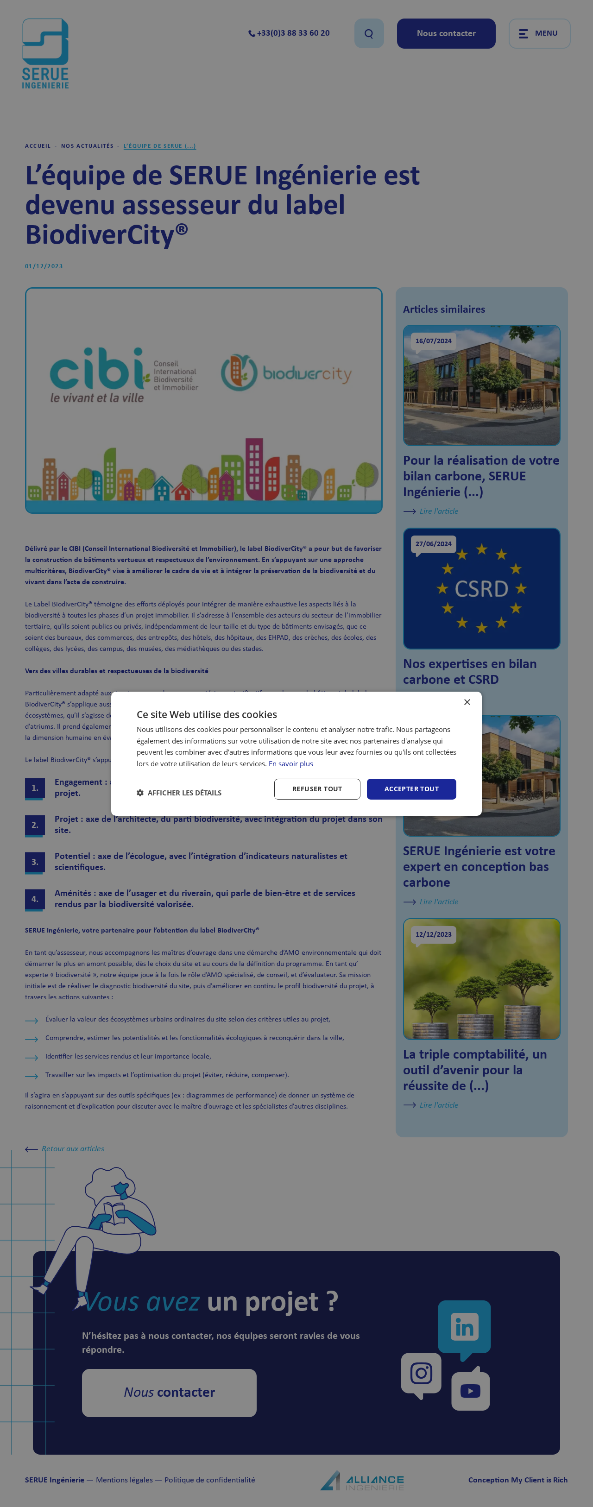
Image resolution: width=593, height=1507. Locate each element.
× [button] (466, 702)
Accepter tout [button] (412, 788)
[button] (179, 792)
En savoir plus (291, 763)
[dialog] (296, 753)
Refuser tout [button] (317, 788)
